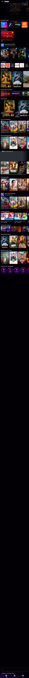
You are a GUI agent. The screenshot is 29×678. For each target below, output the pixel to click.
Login (25, 4)
